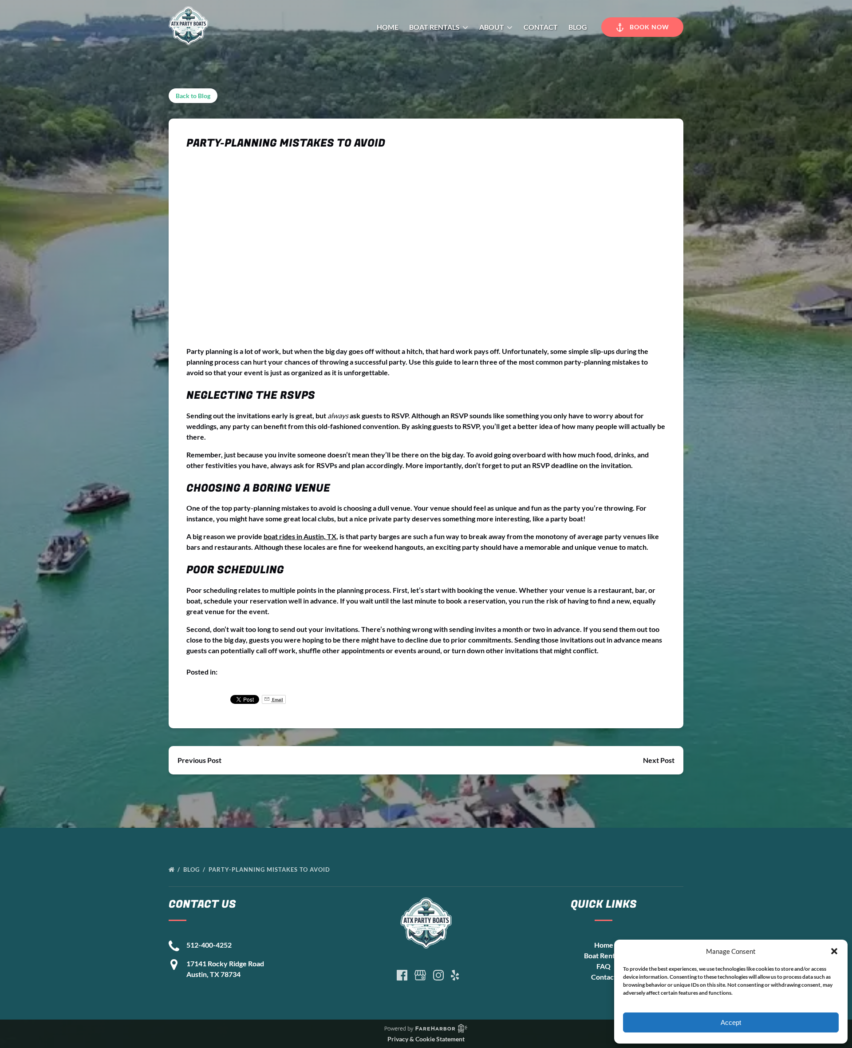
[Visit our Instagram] (438, 975)
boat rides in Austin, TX (300, 536)
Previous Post (199, 760)
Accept (731, 1022)
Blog (577, 27)
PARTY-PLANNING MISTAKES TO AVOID (270, 869)
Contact (541, 27)
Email (277, 699)
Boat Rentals (603, 955)
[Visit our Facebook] (402, 975)
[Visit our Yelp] (455, 975)
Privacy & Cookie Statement (426, 1039)
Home (387, 27)
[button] (834, 951)
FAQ (603, 966)
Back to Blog (193, 95)
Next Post (658, 760)
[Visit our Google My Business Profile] (420, 975)
